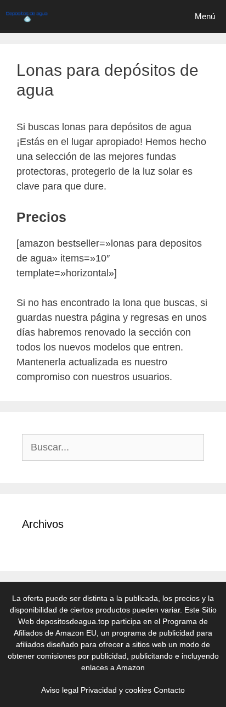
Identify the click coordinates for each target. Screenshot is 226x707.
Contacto (169, 690)
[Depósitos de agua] (26, 16)
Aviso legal (59, 690)
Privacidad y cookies (116, 690)
